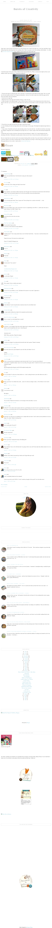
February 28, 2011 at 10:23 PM (11, 321)
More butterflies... (26, 675)
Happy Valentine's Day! (26, 683)
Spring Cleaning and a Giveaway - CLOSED (18, 593)
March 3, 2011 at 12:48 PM (10, 434)
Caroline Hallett (7, 310)
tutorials (31, 165)
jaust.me (5, 274)
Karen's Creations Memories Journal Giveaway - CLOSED (21, 631)
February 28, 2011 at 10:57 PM (11, 356)
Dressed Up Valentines (26, 685)
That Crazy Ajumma (8, 223)
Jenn (5, 372)
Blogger (28, 722)
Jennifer (5, 423)
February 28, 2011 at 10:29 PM (11, 337)
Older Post (4, 486)
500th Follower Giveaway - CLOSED (16, 554)
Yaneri (5, 260)
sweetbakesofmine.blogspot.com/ (10, 268)
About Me (12, 1)
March (26, 669)
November (26, 657)
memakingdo (6, 437)
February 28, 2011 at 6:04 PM (11, 306)
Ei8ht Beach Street (7, 288)
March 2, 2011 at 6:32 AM (10, 427)
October (26, 659)
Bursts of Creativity (26, 9)
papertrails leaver (7, 198)
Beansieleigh (6, 205)
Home (4, 1)
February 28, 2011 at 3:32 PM (11, 270)
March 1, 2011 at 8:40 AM (10, 411)
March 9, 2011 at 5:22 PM (10, 457)
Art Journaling (26, 676)
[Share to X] (34, 163)
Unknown (6, 379)
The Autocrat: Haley (8, 430)
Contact (40, 1)
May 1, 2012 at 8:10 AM (9, 471)
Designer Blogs (29, 927)
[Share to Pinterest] (37, 163)
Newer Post (48, 486)
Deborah (5, 253)
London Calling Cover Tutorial (27, 679)
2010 (25, 695)
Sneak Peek (27, 673)
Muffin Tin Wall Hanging (27, 677)
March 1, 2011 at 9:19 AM (10, 420)
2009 (25, 696)
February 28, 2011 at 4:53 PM (11, 292)
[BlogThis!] (33, 163)
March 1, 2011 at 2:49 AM (10, 376)
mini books (25, 165)
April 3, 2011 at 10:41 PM (10, 464)
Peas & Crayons (10, 354)
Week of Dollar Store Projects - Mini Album (18, 621)
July (26, 663)
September (26, 660)
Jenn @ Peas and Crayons (9, 347)
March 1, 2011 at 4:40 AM (10, 395)
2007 (25, 699)
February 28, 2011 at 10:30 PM (11, 344)
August (26, 661)
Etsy (48, 1)
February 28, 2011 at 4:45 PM (11, 285)
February (26, 670)
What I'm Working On (12, 545)
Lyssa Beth (6, 359)
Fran (5, 189)
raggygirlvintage (7, 173)
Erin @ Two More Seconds (9, 317)
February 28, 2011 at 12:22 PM (11, 228)
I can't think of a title (27, 692)
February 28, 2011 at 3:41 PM (11, 278)
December (26, 656)
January (25, 693)
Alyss (5, 281)
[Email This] (31, 163)
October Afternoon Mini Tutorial (15, 612)
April (26, 667)
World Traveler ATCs (27, 682)
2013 (25, 651)
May (26, 666)
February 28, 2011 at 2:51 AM (11, 195)
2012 (25, 653)
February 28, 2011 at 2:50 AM (11, 186)
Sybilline (6, 340)
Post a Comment (4, 484)
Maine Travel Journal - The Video (15, 583)
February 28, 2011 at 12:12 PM (11, 219)
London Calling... (26, 680)
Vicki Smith (6, 460)
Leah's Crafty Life (7, 324)
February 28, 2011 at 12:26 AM (11, 179)
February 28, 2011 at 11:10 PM (11, 369)
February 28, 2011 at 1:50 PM (11, 250)
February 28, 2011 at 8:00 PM (11, 314)
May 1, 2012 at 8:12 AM (9, 481)
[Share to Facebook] (35, 163)
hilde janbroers (7, 246)
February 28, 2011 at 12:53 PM (11, 243)
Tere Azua (6, 182)
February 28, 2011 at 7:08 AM (11, 202)
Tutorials (22, 1)
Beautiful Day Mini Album (27, 686)
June (26, 664)
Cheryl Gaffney (7, 231)
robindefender (6, 295)
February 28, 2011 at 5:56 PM (11, 299)
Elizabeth (6, 453)
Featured (31, 1)
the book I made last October (8, 51)
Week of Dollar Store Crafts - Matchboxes (18, 602)
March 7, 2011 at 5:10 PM (10, 450)
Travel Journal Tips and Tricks (15, 564)
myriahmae (6, 405)
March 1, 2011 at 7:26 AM (10, 402)
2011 (25, 654)
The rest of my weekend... (27, 688)
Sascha (5, 467)
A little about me (26, 691)
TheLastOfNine (7, 214)
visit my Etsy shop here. (26, 141)
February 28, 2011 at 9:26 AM (11, 211)
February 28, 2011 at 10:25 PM (11, 329)
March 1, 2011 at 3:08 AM (10, 385)
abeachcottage (6, 398)
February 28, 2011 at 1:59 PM (11, 257)
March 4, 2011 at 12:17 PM (10, 441)
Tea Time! (27, 689)
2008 (25, 698)
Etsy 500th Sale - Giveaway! (14, 574)
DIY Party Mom (7, 414)
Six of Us (6, 444)
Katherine (6, 302)
